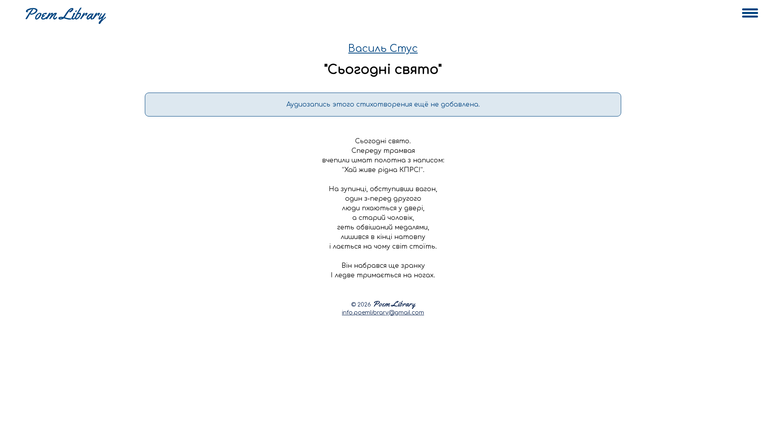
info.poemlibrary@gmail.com (383, 313)
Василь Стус (383, 48)
